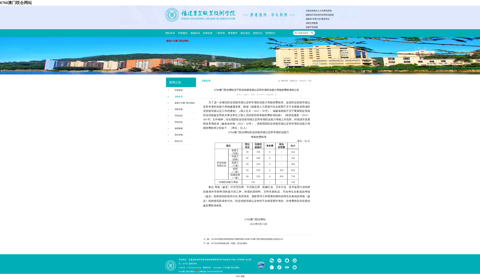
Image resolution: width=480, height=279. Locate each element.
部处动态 (179, 122)
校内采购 (179, 135)
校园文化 (257, 33)
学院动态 (179, 116)
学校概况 (183, 33)
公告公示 (179, 96)
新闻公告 (293, 81)
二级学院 (220, 33)
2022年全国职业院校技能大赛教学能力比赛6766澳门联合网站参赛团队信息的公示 (247, 239)
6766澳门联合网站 (16, 2)
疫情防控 (270, 33)
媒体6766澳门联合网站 (177, 41)
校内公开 (179, 141)
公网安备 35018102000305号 (210, 272)
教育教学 (233, 33)
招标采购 (179, 109)
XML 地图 (240, 276)
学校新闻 (179, 90)
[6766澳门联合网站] (201, 22)
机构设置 (207, 33)
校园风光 (195, 33)
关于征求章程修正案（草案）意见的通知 (229, 243)
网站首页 (170, 33)
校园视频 (179, 128)
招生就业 (245, 33)
